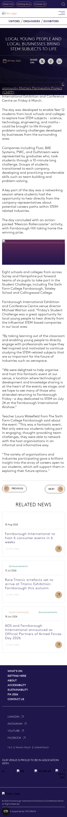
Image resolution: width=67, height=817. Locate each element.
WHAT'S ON (15, 671)
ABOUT (12, 680)
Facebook (14, 737)
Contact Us (40, 4)
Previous (17, 488)
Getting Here (24, 4)
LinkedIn (13, 716)
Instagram (15, 723)
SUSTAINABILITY (18, 689)
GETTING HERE (17, 675)
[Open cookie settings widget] (6, 811)
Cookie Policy (41, 747)
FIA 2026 (13, 694)
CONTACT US (16, 699)
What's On (8, 4)
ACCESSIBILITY (17, 685)
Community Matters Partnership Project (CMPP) (33, 88)
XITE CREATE (30, 811)
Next (51, 489)
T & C (10, 747)
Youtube (14, 730)
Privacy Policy (23, 747)
